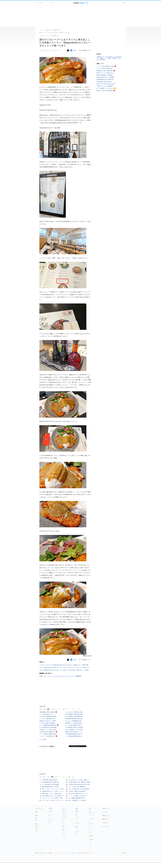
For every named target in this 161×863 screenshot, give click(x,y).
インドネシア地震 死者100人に (47, 718)
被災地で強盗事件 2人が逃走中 (104, 75)
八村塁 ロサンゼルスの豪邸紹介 (104, 86)
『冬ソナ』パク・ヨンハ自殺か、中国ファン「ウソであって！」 (59, 798)
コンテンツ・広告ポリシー (71, 853)
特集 (76, 833)
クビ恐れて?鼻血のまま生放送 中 (77, 791)
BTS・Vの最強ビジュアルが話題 (74, 729)
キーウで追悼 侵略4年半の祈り (73, 725)
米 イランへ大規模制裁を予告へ (73, 721)
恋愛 (90, 811)
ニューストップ (42, 29)
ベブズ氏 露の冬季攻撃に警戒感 (47, 716)
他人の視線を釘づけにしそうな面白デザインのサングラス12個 (58, 795)
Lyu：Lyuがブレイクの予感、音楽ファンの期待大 (81, 780)
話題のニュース (105, 815)
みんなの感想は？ (83, 50)
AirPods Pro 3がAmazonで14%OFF (105, 84)
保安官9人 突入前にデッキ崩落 (47, 721)
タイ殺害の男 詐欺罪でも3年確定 (74, 727)
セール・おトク (105, 826)
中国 (36, 830)
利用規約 (50, 853)
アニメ (90, 841)
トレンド (79, 709)
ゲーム (90, 843)
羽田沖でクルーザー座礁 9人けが (105, 73)
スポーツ (59, 709)
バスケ (63, 832)
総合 (40, 777)
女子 (74, 709)
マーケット (51, 813)
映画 (76, 826)
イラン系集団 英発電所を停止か (73, 736)
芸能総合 (77, 811)
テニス (63, 823)
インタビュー (105, 822)
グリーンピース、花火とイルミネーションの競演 (55, 800)
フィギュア (64, 836)
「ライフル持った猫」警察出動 (76, 786)
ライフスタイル (92, 813)
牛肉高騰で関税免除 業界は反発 (73, 718)
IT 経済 (53, 709)
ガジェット (51, 817)
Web (49, 815)
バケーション (47, 676)
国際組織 (78, 676)
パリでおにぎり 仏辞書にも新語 (73, 712)
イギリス (42, 35)
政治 (48, 777)
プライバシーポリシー (59, 853)
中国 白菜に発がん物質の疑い (47, 731)
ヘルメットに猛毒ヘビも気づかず (77, 795)
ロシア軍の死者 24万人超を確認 (47, 727)
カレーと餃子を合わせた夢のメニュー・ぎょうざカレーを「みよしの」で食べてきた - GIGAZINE (68, 667)
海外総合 (37, 826)
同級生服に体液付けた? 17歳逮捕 (105, 77)
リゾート (72, 676)
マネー (90, 827)
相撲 (63, 830)
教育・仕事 (91, 823)
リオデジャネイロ (63, 676)
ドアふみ (87, 2)
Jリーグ (63, 815)
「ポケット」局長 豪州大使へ (47, 736)
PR (49, 823)
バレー (63, 834)
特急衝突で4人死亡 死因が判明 (104, 70)
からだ (90, 825)
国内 (44, 709)
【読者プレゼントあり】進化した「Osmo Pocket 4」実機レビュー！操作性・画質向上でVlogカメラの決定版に (108, 58)
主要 (40, 709)
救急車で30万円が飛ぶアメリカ (73, 731)
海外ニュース (49, 29)
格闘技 (63, 826)
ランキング (104, 812)
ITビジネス (51, 819)
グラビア (77, 817)
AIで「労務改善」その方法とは (104, 88)
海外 (48, 709)
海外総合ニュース (57, 29)
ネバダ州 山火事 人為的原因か (47, 723)
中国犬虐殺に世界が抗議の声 (47, 712)
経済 (56, 777)
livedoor (124, 2)
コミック (91, 846)
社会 (36, 818)
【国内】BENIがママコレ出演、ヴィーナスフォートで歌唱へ (58, 791)
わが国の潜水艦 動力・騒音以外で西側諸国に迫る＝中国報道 (84, 782)
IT (59, 777)
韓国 (36, 828)
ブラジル (55, 676)
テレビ (76, 819)
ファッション (91, 815)
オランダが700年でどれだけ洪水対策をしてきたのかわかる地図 (85, 789)
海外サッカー (65, 811)
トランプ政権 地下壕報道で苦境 (47, 734)
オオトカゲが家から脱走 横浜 (104, 68)
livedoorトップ (44, 853)
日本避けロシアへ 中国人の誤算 (47, 729)
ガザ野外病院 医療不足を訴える (73, 734)
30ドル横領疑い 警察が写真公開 (73, 716)
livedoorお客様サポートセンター (85, 853)
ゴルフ (63, 821)
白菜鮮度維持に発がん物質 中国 (50, 782)
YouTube (91, 835)
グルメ (90, 832)
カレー (47, 35)
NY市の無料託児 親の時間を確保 (74, 714)
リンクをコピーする (75, 50)
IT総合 (50, 821)
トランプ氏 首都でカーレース (47, 714)
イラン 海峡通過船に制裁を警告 (47, 725)
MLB (63, 819)
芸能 (64, 709)
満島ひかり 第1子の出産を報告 (104, 90)
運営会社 (37, 853)
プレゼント (77, 831)
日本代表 (64, 813)
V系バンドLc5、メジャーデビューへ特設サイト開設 (55, 789)
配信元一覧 (104, 819)
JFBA (41, 676)
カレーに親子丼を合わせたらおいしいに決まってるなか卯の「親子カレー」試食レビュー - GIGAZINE (70, 670)
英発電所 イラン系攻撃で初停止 (73, 723)
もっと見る (42, 739)
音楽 (76, 813)
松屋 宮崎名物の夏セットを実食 (50, 786)
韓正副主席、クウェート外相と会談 (51, 793)
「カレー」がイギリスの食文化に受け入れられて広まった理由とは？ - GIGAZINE (63, 665)
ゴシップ (69, 709)
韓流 (76, 815)
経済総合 (50, 811)
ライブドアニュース (79, 3)
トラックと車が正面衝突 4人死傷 (105, 66)
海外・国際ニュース (55, 35)
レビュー (77, 829)
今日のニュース (105, 808)
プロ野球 (64, 817)
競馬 (63, 828)
